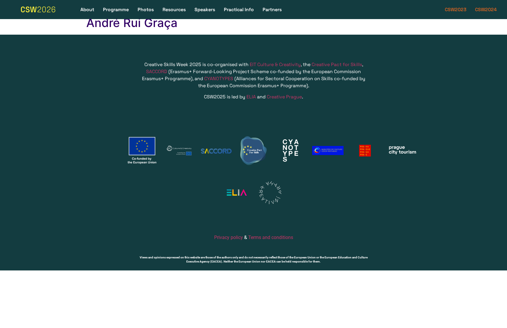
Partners (272, 9)
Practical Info (239, 9)
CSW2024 (486, 9)
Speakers (205, 9)
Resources (174, 9)
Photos (146, 9)
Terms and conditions (270, 237)
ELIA (251, 97)
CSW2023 (456, 9)
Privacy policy (228, 237)
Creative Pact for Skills (337, 64)
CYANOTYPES (218, 78)
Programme (116, 9)
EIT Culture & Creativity (275, 64)
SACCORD (156, 71)
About (87, 9)
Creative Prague (284, 97)
